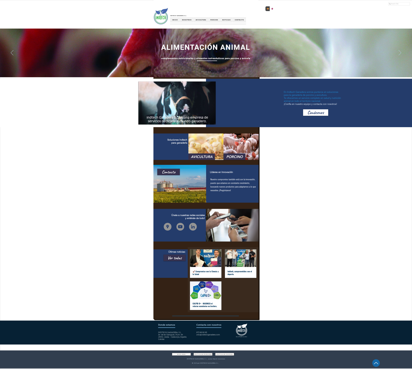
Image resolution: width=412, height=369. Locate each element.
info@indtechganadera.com (208, 335)
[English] (272, 8)
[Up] (376, 363)
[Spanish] (267, 8)
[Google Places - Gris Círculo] (167, 227)
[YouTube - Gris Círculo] (180, 227)
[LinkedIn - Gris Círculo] (193, 227)
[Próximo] (400, 53)
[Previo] (12, 53)
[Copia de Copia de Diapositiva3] (202, 71)
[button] (177, 122)
